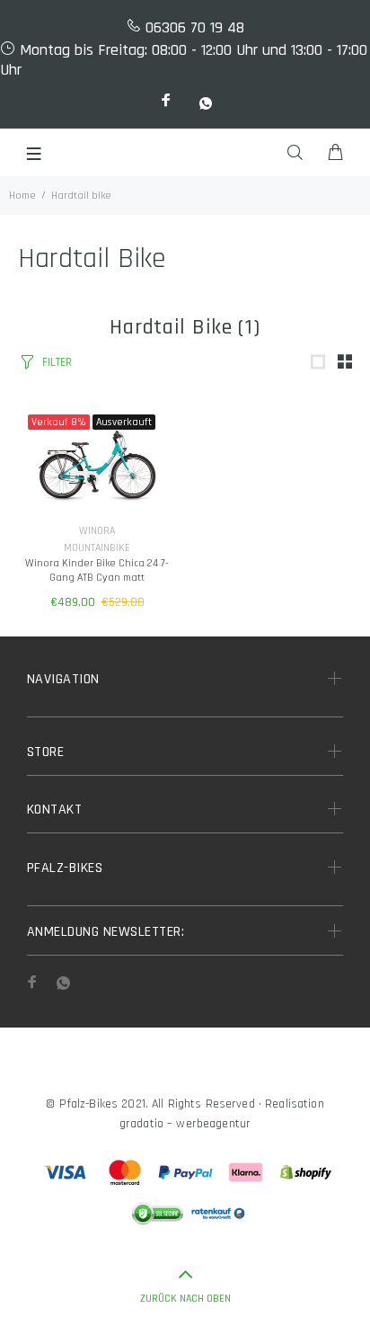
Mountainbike (97, 548)
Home (22, 195)
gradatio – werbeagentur (185, 1124)
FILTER (57, 362)
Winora (97, 531)
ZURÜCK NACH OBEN (185, 1298)
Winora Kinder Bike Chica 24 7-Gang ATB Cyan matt (97, 570)
